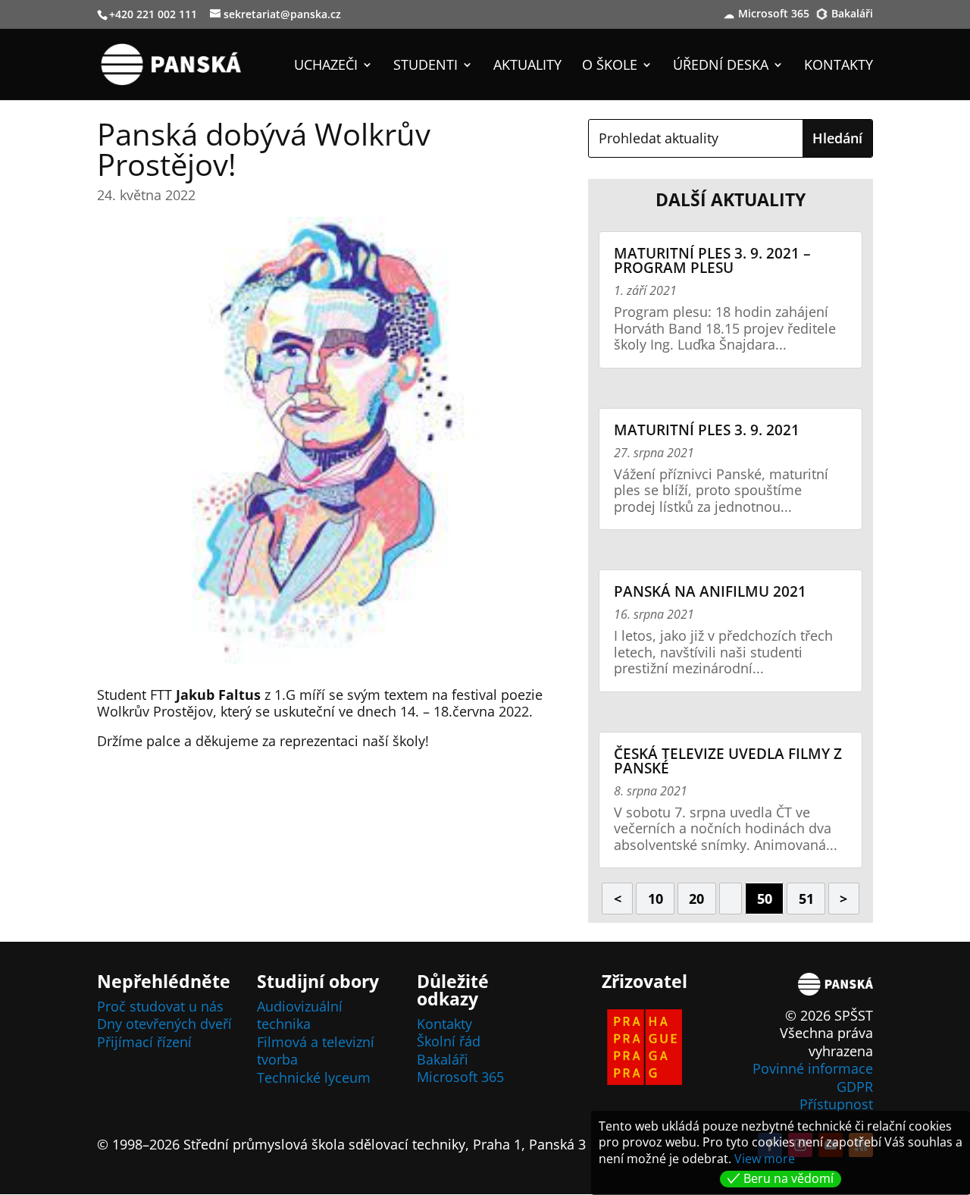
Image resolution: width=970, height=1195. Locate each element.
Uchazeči (326, 66)
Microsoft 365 (773, 14)
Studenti (425, 66)
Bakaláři (852, 14)
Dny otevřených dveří (164, 1024)
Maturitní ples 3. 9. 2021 (706, 430)
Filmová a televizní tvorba (315, 1050)
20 (696, 898)
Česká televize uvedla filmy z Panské (728, 761)
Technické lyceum (314, 1077)
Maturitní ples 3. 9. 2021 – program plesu (712, 260)
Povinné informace (813, 1068)
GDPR (855, 1086)
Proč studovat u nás (160, 1006)
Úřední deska (720, 66)
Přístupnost (836, 1104)
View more (764, 1158)
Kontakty (838, 66)
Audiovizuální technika (300, 1015)
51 (806, 898)
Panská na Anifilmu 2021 (710, 591)
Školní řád (448, 1041)
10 (655, 898)
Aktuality (527, 66)
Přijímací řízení (144, 1042)
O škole (609, 66)
